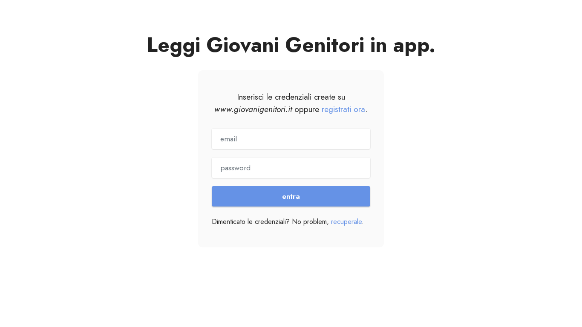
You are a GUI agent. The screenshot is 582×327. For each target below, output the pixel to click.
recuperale (346, 222)
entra (291, 196)
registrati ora (343, 109)
